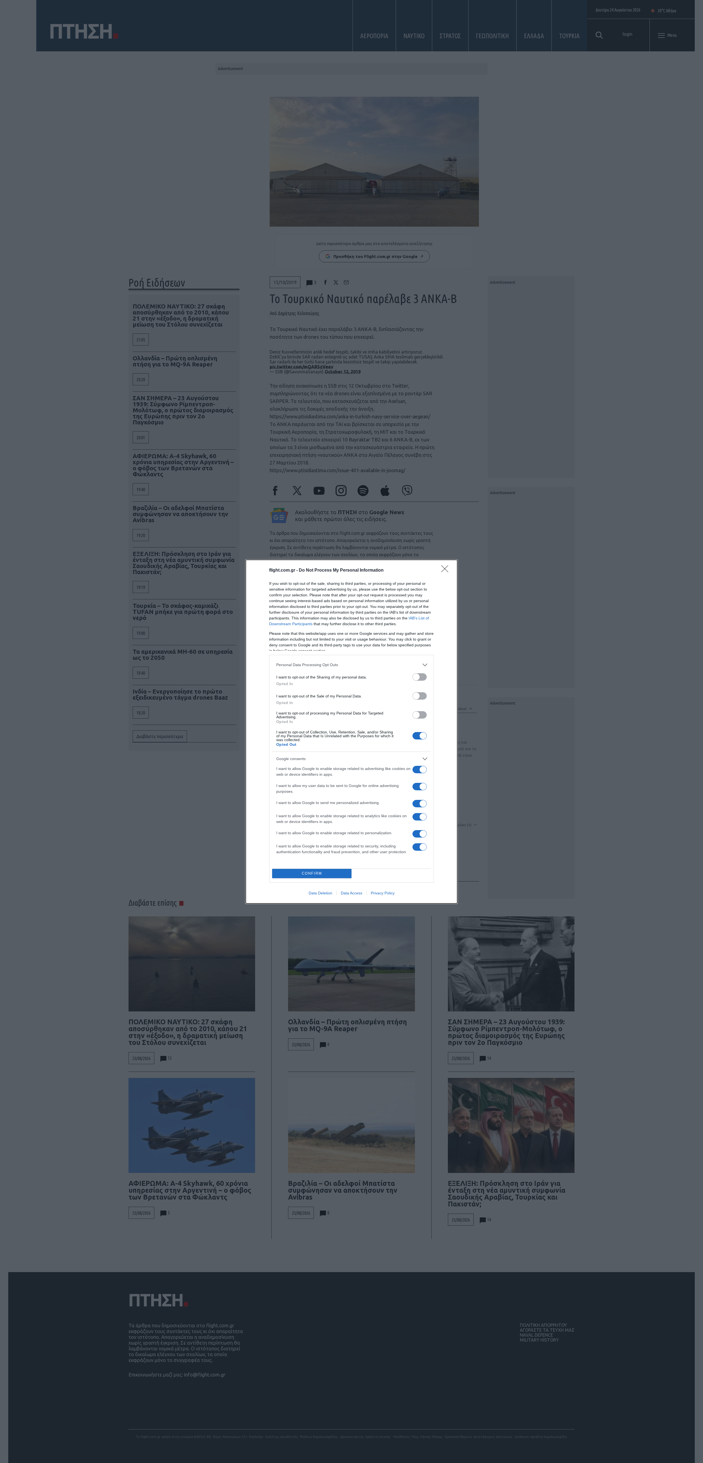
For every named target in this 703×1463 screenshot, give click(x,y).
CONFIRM (312, 873)
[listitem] (351, 665)
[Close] (446, 570)
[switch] (419, 677)
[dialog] (351, 731)
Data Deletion (320, 893)
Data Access (351, 893)
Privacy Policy (383, 893)
